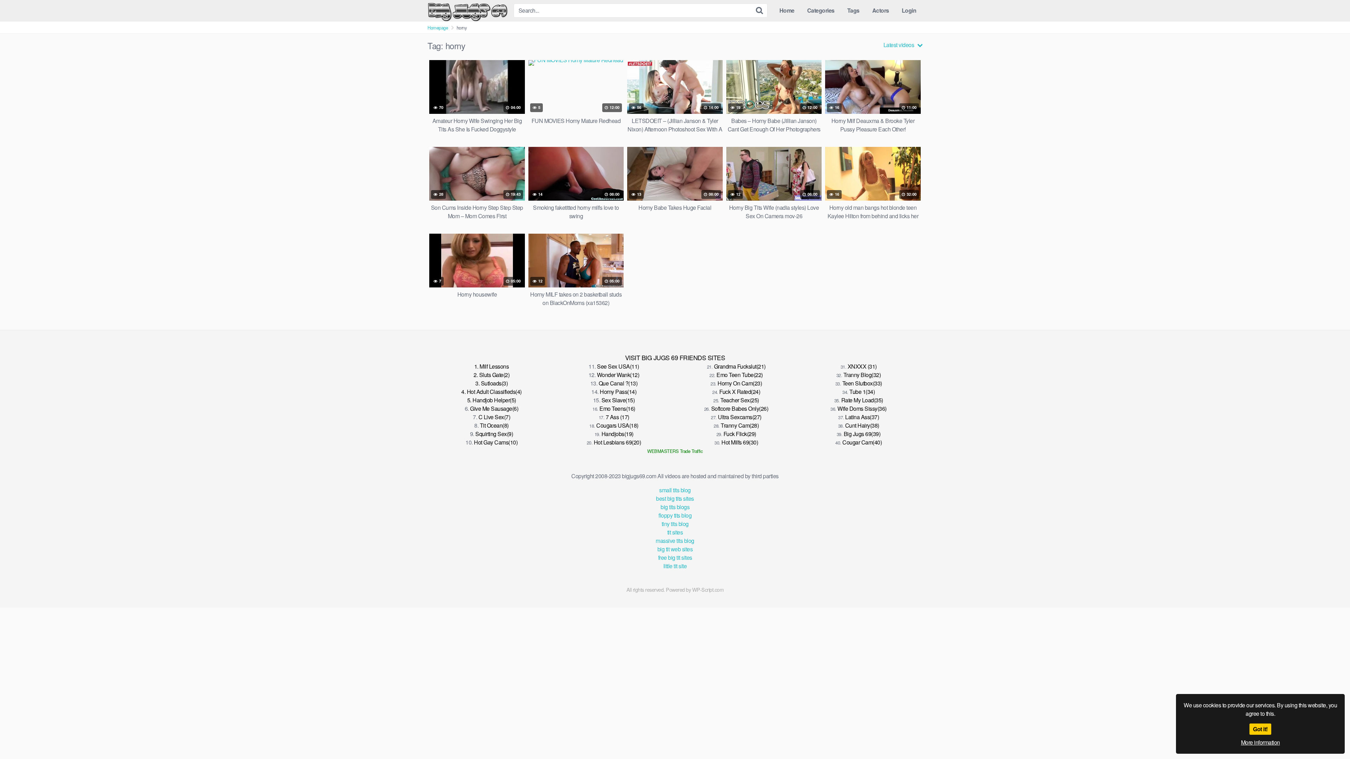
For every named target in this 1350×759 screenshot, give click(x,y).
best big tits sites (675, 498)
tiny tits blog (675, 524)
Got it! (1260, 729)
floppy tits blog (675, 515)
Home (787, 10)
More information (1260, 742)
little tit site (675, 566)
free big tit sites (675, 557)
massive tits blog (675, 541)
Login (909, 10)
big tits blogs (675, 507)
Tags (853, 10)
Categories (821, 10)
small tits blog (675, 490)
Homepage (438, 27)
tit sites (675, 532)
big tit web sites (675, 549)
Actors (880, 10)
